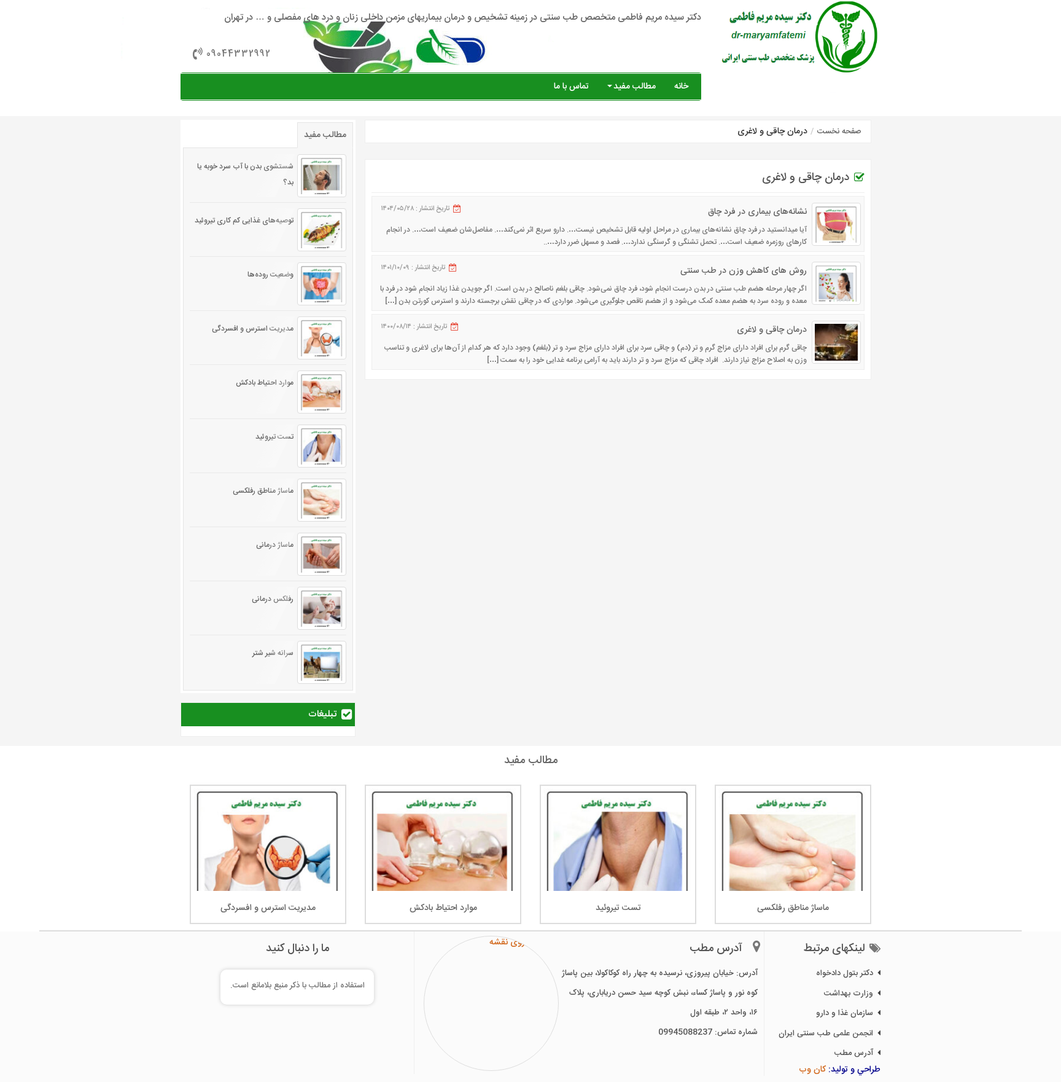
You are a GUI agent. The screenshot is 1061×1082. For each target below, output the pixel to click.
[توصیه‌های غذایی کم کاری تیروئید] (321, 229)
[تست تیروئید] (321, 446)
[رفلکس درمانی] (321, 608)
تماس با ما (571, 86)
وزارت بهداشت (848, 993)
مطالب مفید (634, 86)
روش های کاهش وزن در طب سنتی (743, 271)
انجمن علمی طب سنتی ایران (826, 1033)
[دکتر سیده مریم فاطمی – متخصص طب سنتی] (800, 37)
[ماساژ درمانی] (321, 554)
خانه (681, 86)
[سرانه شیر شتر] (321, 662)
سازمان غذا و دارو (844, 1013)
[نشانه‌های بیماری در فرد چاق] (836, 224)
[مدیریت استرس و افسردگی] (321, 337)
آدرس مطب (853, 1053)
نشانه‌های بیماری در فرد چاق (757, 212)
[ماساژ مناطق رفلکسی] (321, 500)
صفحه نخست (839, 132)
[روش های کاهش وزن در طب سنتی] (836, 283)
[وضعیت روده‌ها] (321, 283)
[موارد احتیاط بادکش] (321, 392)
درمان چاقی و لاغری (772, 330)
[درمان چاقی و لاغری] (836, 342)
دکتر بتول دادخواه (844, 973)
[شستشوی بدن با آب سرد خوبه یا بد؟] (321, 175)
